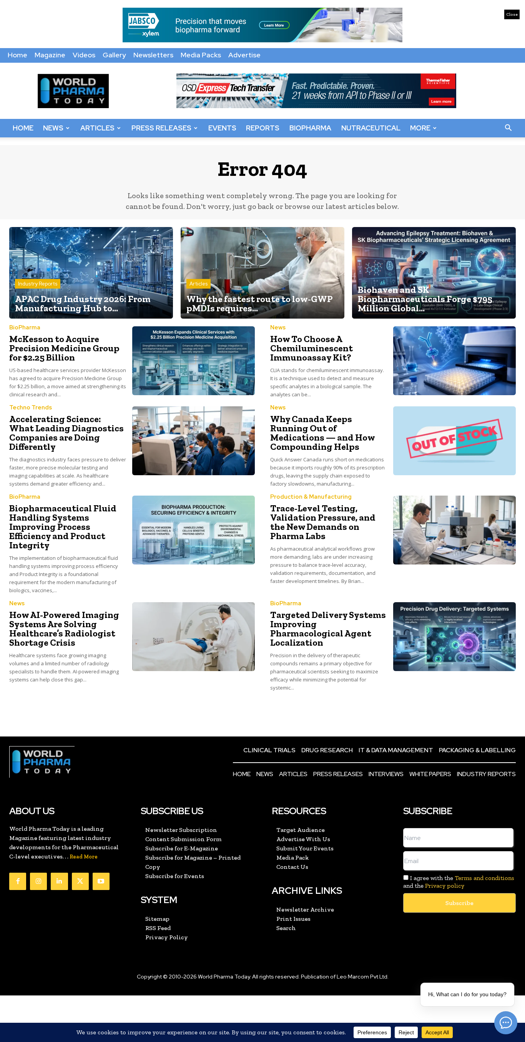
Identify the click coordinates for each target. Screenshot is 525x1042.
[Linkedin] (59, 881)
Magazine (50, 54)
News (53, 128)
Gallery (114, 54)
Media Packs (201, 54)
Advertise (244, 54)
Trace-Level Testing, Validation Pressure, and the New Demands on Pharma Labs (322, 522)
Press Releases (161, 128)
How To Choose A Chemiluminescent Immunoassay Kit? (311, 348)
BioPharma (310, 128)
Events (222, 128)
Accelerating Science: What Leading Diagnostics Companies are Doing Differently (66, 432)
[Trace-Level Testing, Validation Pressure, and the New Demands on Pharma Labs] (454, 530)
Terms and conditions (484, 878)
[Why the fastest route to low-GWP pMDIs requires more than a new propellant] (262, 273)
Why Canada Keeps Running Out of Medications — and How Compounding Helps (322, 432)
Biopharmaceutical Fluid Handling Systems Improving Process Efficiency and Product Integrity (62, 527)
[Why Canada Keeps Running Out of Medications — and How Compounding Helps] (454, 440)
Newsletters (153, 54)
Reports (262, 128)
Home (17, 54)
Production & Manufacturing (311, 497)
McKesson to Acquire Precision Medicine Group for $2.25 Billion (64, 348)
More (420, 128)
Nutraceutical (370, 128)
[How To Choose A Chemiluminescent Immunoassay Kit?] (454, 360)
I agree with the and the (459, 881)
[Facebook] (17, 881)
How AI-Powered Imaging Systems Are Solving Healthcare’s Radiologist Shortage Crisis (64, 628)
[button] (508, 128)
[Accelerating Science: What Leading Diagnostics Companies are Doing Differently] (193, 440)
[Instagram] (38, 881)
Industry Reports (37, 284)
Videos (84, 54)
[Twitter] (80, 881)
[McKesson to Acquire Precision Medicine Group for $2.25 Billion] (193, 360)
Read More (84, 856)
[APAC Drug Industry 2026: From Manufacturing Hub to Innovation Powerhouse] (91, 273)
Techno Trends (30, 408)
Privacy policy (444, 885)
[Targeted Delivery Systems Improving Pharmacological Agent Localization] (454, 636)
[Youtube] (101, 881)
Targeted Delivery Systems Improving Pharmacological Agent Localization (328, 628)
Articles (97, 128)
